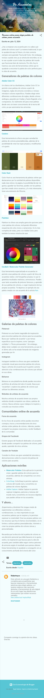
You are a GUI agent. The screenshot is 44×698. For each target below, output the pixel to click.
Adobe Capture (11, 489)
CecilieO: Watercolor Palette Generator (17, 267)
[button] (40, 35)
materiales (28, 563)
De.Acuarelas (22, 4)
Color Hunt (6, 173)
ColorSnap (10, 481)
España (20, 568)
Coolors (5, 134)
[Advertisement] (22, 660)
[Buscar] (40, 4)
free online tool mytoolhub (21, 597)
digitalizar (17, 563)
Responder (15, 601)
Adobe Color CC (8, 81)
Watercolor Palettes (13, 470)
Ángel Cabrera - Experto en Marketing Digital (25, 689)
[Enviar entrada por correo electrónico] (7, 559)
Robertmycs (15, 576)
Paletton (5, 218)
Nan (36, 290)
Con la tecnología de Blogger (23, 685)
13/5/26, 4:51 (25, 576)
